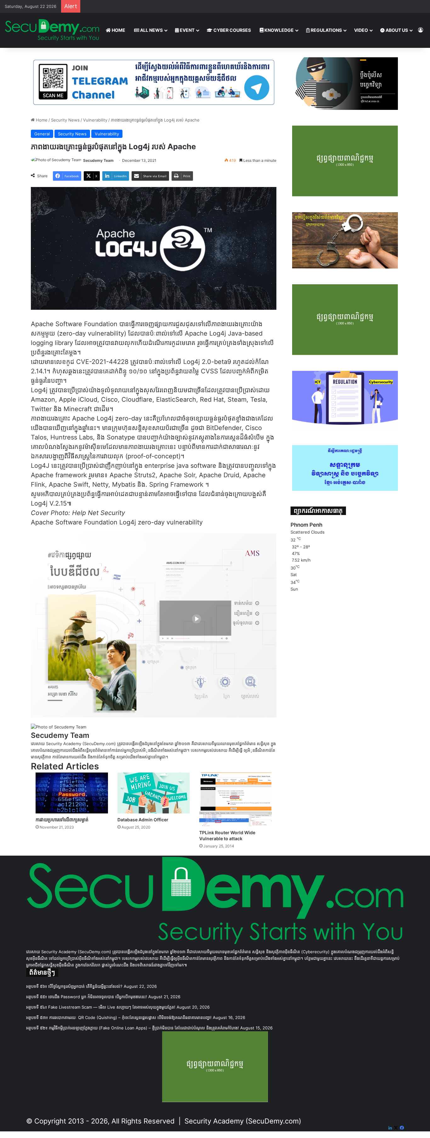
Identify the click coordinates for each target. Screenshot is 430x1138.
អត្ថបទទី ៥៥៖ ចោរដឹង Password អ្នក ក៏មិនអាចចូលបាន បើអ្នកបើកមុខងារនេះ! (86, 996)
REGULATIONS (326, 30)
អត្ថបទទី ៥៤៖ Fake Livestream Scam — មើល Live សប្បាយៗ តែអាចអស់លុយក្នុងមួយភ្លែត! (100, 1007)
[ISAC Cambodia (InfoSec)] (153, 81)
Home (41, 119)
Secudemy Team (98, 160)
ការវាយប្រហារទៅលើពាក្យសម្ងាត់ (62, 819)
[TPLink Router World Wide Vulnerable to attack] (235, 800)
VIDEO (361, 30)
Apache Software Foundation (74, 522)
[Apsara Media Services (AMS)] (153, 624)
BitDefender (223, 428)
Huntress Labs (71, 437)
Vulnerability (95, 119)
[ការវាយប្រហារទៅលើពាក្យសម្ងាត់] (72, 793)
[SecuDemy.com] (52, 30)
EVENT (187, 30)
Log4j (127, 522)
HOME (118, 30)
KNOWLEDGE (278, 30)
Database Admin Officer (142, 819)
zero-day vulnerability (170, 522)
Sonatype (121, 437)
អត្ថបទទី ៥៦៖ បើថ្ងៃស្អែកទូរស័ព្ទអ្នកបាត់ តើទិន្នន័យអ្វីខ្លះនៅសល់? (74, 986)
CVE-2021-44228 (102, 361)
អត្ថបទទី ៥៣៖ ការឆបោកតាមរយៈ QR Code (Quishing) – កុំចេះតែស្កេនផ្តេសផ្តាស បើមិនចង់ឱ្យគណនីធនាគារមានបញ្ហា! (119, 1017)
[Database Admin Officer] (153, 793)
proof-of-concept (152, 456)
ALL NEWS (151, 30)
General (42, 133)
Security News (65, 119)
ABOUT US (396, 30)
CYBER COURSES (231, 30)
